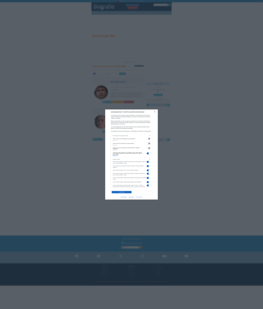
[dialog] (131, 154)
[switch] (148, 139)
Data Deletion (124, 197)
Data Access (131, 197)
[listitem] (131, 135)
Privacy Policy (139, 197)
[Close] (155, 112)
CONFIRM (121, 192)
